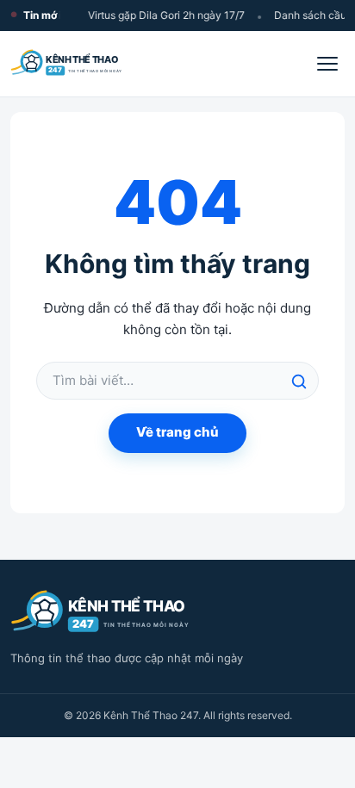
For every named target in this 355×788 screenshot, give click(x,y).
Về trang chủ (177, 432)
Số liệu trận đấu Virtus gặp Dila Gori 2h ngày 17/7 (126, 15)
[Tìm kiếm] (299, 381)
